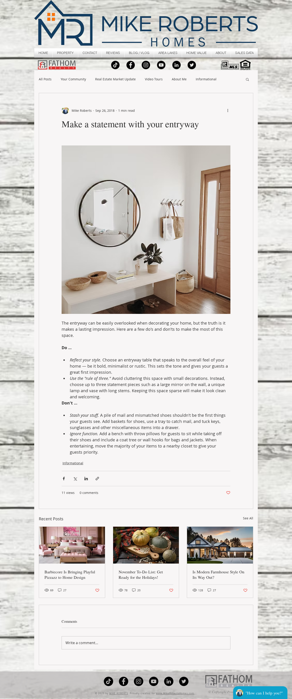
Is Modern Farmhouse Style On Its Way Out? (218, 574)
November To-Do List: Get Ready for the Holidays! (141, 574)
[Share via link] (97, 478)
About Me (179, 79)
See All (248, 518)
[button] (65, 52)
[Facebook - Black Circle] (130, 65)
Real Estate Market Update (115, 79)
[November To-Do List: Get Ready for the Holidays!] (146, 545)
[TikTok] (115, 65)
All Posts (45, 79)
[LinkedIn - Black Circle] (176, 65)
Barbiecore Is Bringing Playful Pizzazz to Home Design (69, 574)
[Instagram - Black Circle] (146, 65)
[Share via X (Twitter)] (75, 478)
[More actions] (227, 110)
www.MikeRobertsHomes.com (175, 693)
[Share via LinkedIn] (86, 478)
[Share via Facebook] (64, 478)
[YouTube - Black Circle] (161, 65)
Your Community (73, 79)
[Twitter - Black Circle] (192, 65)
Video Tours (154, 79)
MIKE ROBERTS (118, 693)
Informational (206, 79)
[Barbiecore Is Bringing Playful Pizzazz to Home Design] (72, 545)
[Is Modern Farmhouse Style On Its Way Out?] (220, 545)
